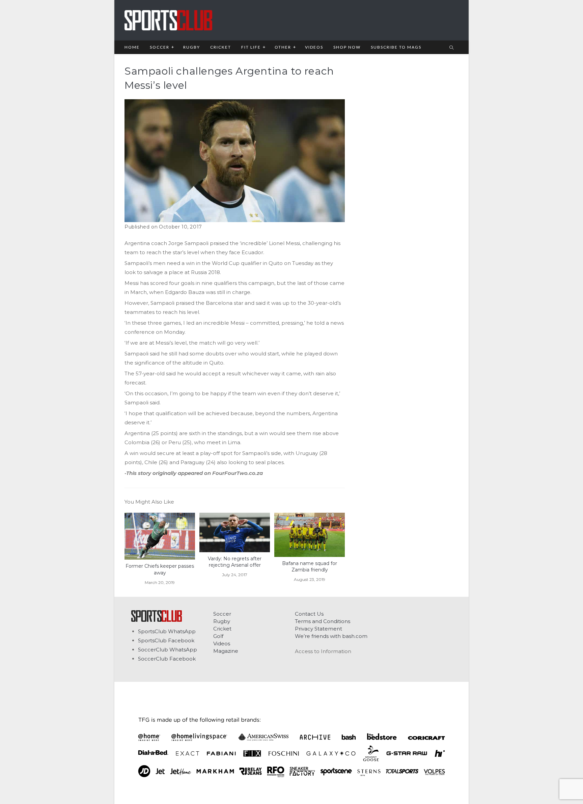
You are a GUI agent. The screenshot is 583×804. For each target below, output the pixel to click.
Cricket (222, 628)
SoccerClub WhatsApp (167, 649)
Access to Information (323, 651)
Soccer (222, 614)
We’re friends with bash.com (331, 636)
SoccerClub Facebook (167, 658)
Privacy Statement (318, 628)
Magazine (225, 651)
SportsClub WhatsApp (167, 631)
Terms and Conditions (322, 621)
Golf (218, 636)
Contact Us (309, 614)
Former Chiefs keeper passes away (160, 569)
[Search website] (451, 48)
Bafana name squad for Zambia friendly (309, 566)
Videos (221, 643)
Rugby (221, 621)
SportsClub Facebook (166, 640)
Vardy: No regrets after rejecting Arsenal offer (234, 562)
